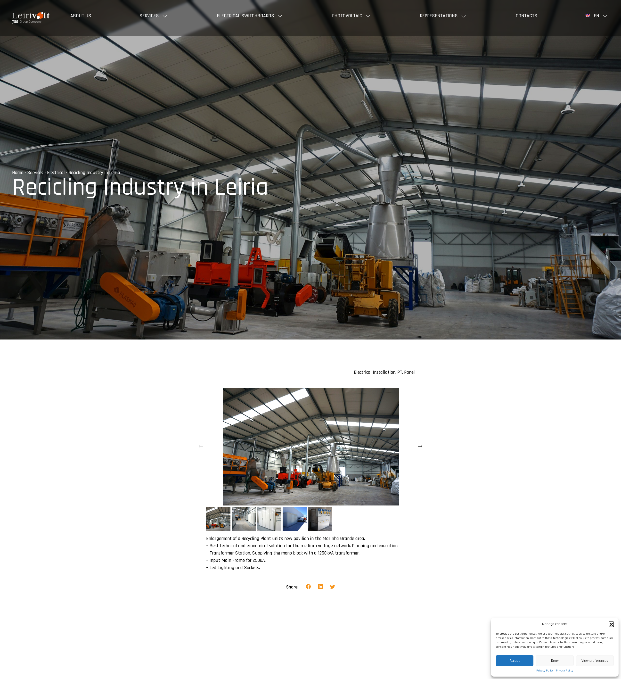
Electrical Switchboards (245, 16)
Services (149, 16)
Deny (555, 660)
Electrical (56, 172)
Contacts (526, 16)
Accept (515, 660)
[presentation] (200, 446)
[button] (611, 624)
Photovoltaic (347, 16)
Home (17, 172)
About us (80, 16)
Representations (439, 16)
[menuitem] (597, 16)
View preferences (594, 660)
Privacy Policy (545, 670)
